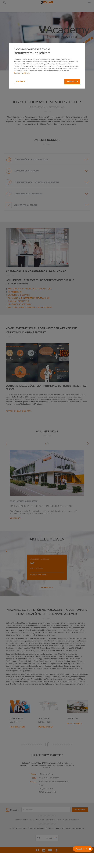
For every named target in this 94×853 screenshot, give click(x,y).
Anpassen (20, 81)
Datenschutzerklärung (21, 73)
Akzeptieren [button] (72, 81)
